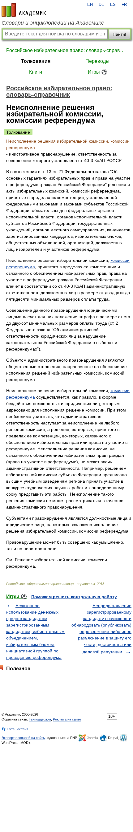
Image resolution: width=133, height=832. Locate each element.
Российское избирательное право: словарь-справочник (66, 50)
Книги (35, 72)
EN (90, 4)
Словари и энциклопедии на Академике (53, 23)
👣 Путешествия (15, 729)
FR (124, 4)
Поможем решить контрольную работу (74, 596)
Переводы (97, 61)
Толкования (35, 61)
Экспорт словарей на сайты (23, 738)
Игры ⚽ (97, 72)
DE (101, 4)
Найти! (119, 34)
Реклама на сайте (67, 719)
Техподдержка (40, 719)
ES (113, 4)
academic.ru (24, 10)
